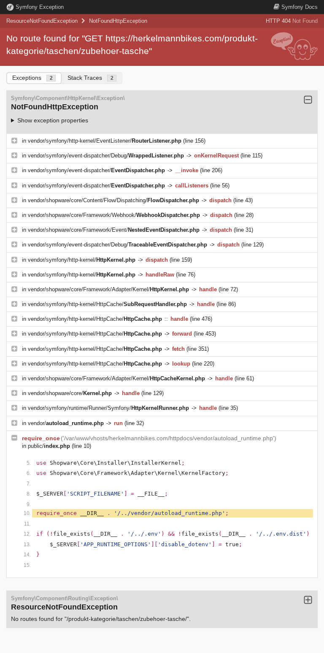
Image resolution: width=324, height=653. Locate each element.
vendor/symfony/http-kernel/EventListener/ (104, 141)
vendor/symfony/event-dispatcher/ (96, 170)
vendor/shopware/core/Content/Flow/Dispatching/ (113, 200)
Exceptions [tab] (32, 77)
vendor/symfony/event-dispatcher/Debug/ (106, 155)
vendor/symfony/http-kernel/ (81, 260)
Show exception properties (52, 120)
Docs (299, 7)
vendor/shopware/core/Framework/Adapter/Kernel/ (108, 289)
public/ (49, 446)
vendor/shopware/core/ (70, 393)
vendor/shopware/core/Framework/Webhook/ (114, 215)
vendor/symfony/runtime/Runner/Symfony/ (108, 408)
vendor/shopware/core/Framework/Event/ (114, 230)
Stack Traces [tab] (90, 77)
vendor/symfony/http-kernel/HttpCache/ (107, 304)
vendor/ (66, 423)
